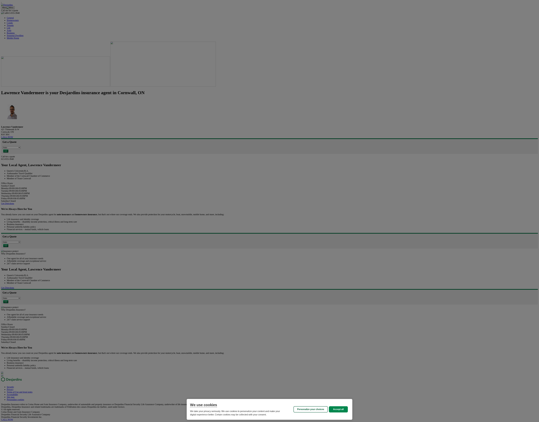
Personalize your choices (310, 409)
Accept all (338, 409)
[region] (269, 409)
